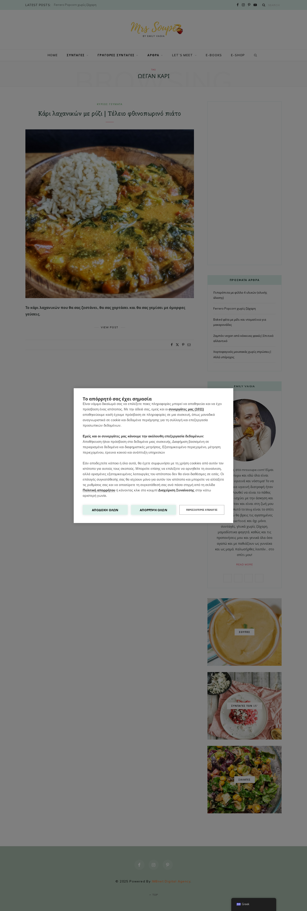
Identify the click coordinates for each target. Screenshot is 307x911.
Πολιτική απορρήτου (99, 490)
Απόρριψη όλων (153, 510)
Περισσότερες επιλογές (202, 509)
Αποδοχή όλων (105, 510)
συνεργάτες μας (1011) (186, 409)
